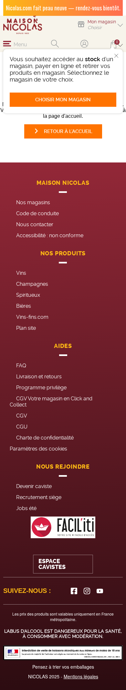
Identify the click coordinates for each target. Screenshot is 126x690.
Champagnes (32, 284)
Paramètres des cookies (38, 449)
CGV (21, 416)
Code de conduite (37, 213)
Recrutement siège (38, 497)
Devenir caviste (34, 486)
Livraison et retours (39, 376)
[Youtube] (99, 591)
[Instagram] (86, 591)
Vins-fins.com (32, 317)
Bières (23, 306)
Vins (21, 273)
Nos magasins (33, 202)
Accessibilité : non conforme (49, 235)
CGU (21, 427)
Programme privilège (41, 387)
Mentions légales (81, 676)
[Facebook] (74, 591)
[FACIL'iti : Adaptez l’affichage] (63, 527)
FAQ (21, 365)
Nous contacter (34, 224)
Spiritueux (28, 295)
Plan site (26, 328)
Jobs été (26, 508)
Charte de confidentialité (45, 438)
